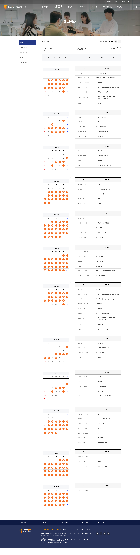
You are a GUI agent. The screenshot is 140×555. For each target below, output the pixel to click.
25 (63, 132)
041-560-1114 (88, 533)
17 (48, 87)
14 (63, 84)
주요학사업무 (23, 47)
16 (45, 87)
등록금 (21, 57)
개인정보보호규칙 (44, 529)
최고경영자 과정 (107, 7)
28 (63, 91)
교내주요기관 (64, 522)
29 (45, 203)
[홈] (101, 42)
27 (63, 199)
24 (59, 132)
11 (95, 57)
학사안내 (82, 7)
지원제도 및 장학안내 (25, 62)
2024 (49, 49)
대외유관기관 (105, 522)
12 (102, 57)
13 (59, 84)
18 (52, 87)
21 (63, 87)
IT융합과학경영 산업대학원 (57, 7)
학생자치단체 (85, 522)
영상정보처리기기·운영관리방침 (69, 529)
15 (67, 84)
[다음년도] (119, 49)
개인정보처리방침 (55, 529)
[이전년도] (44, 49)
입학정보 (69, 7)
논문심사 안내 (23, 52)
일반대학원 (45, 7)
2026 (112, 49)
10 (89, 57)
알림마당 (119, 7)
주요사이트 (43, 522)
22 (52, 132)
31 (59, 236)
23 (56, 132)
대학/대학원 (23, 522)
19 (56, 87)
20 (59, 87)
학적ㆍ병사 (95, 7)
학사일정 (111, 41)
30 (48, 203)
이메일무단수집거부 (84, 529)
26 (59, 199)
